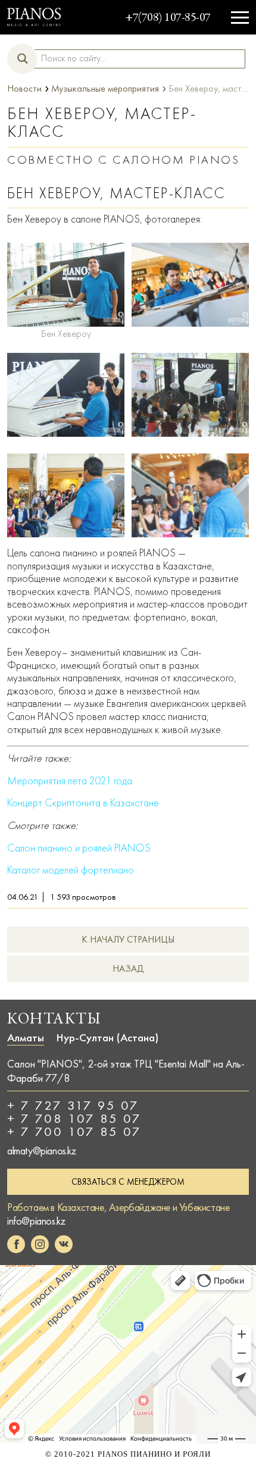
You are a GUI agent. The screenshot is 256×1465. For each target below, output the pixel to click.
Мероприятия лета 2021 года (69, 781)
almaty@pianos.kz (41, 1150)
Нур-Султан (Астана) (107, 1037)
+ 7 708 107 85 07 (74, 1118)
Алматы (25, 1037)
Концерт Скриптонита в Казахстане (83, 803)
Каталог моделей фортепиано (70, 870)
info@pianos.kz (36, 1221)
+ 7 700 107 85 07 (74, 1132)
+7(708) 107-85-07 (168, 18)
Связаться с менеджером (128, 1181)
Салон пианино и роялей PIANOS (79, 848)
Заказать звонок (221, 12)
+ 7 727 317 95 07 (73, 1105)
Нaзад (128, 968)
